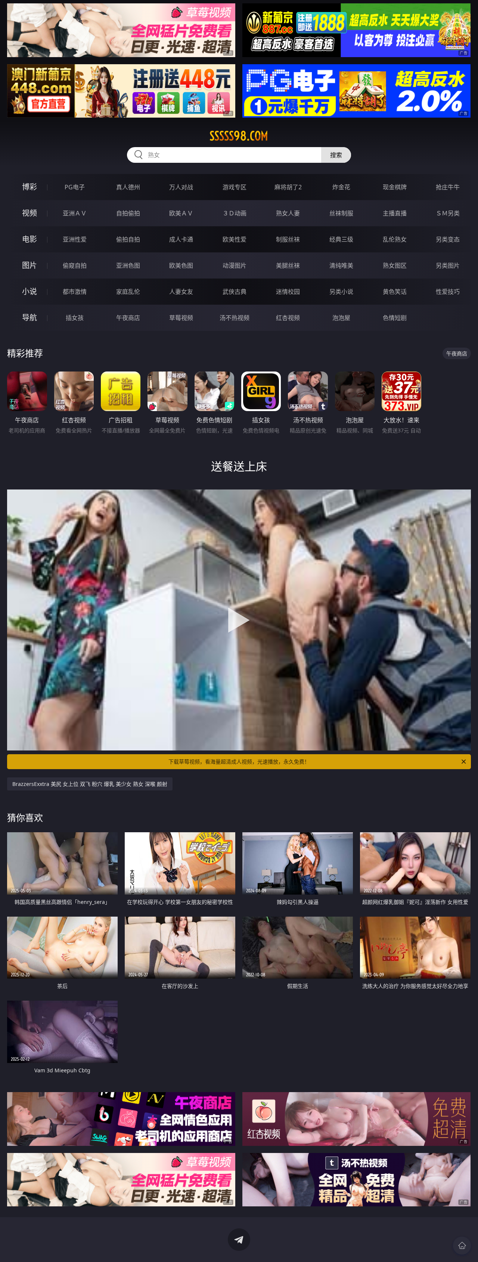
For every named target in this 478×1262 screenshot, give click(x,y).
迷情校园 (288, 291)
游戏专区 (234, 187)
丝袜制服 (341, 213)
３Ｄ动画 (234, 213)
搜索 (336, 155)
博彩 (29, 187)
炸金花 (341, 187)
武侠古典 (234, 291)
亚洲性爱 (75, 239)
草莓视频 (181, 318)
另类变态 (448, 239)
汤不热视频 (234, 318)
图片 (29, 265)
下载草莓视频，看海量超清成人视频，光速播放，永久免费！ (239, 761)
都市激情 (75, 291)
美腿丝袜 (288, 265)
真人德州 (128, 187)
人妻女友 (181, 291)
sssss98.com (238, 135)
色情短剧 (395, 318)
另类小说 (341, 291)
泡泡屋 (341, 318)
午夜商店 (128, 318)
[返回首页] (462, 1246)
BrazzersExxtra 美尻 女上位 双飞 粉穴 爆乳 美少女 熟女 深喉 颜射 (89, 783)
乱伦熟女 (395, 239)
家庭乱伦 (128, 291)
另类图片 (448, 265)
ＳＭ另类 (448, 213)
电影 (29, 239)
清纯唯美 (341, 265)
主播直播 (395, 213)
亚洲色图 (128, 265)
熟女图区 (395, 265)
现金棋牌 (395, 187)
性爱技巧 (448, 291)
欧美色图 (181, 265)
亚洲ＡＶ (75, 213)
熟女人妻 (288, 213)
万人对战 (181, 187)
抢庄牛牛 (448, 187)
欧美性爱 (234, 239)
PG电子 (75, 187)
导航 (29, 318)
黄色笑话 (395, 291)
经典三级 (341, 239)
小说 (29, 291)
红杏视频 (288, 318)
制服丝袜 (288, 239)
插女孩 (75, 318)
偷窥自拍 (75, 265)
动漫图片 (234, 265)
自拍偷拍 (128, 213)
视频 (29, 213)
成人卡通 (181, 239)
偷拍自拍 (128, 239)
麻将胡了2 (288, 187)
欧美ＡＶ (181, 213)
